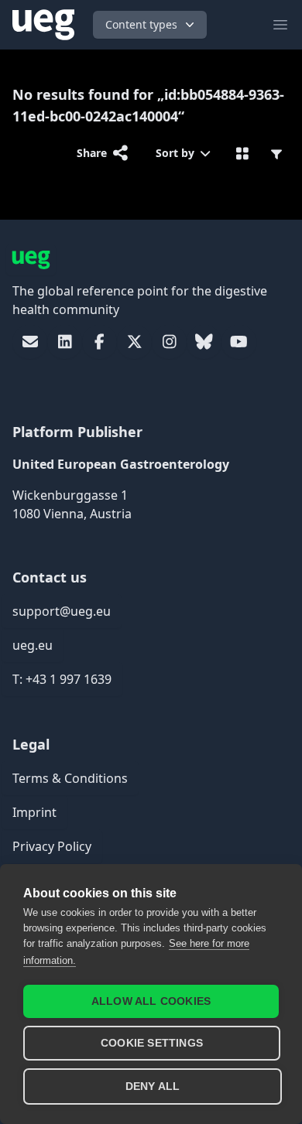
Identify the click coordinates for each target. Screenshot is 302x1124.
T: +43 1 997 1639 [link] (62, 679)
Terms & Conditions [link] (70, 778)
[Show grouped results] (243, 153)
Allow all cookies (151, 1001)
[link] (29, 342)
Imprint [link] (34, 812)
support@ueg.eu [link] (61, 611)
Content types (141, 24)
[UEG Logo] (43, 24)
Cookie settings (152, 1043)
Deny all (152, 1086)
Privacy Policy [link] (51, 846)
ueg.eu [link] (32, 645)
